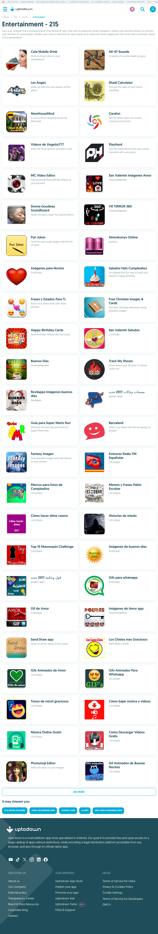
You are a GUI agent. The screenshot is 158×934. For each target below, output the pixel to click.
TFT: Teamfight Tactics (101, 2)
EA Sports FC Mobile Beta (79, 2)
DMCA (107, 904)
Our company (17, 887)
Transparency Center (21, 898)
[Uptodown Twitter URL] (24, 860)
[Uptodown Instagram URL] (31, 860)
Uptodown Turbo (69, 904)
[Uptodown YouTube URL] (10, 860)
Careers (13, 916)
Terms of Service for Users (119, 881)
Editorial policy (17, 892)
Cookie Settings (112, 892)
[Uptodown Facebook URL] (45, 860)
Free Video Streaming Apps (108, 810)
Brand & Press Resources (23, 904)
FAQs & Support (65, 910)
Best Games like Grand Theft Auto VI (51, 2)
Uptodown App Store (68, 881)
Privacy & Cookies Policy (118, 887)
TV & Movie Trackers (14, 810)
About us (14, 881)
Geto (149, 2)
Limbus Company (27, 2)
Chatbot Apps (68, 810)
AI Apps (84, 810)
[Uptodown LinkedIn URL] (38, 860)
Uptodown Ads (65, 898)
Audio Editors (118, 2)
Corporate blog (18, 910)
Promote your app (66, 892)
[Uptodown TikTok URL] (17, 860)
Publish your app (65, 887)
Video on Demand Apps (43, 810)
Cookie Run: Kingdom (135, 2)
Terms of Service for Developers (123, 899)
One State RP (12, 2)
